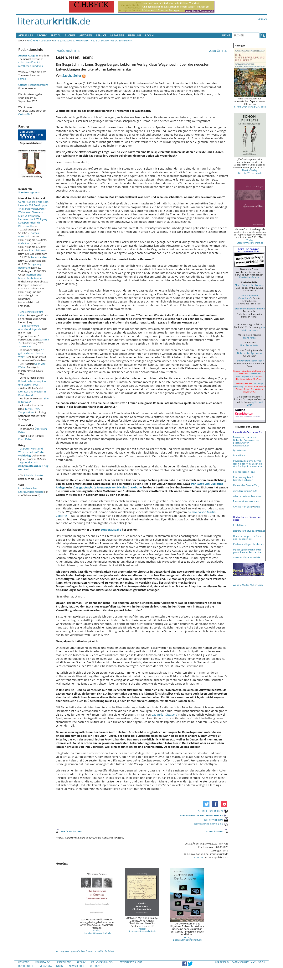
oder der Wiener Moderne (247, 496)
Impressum (222, 962)
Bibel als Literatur (34, 475)
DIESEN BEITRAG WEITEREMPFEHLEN (201, 815)
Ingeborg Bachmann (29, 265)
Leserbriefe (63, 962)
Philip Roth (42, 201)
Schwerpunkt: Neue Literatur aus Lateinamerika (102, 40)
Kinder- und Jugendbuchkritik (248, 544)
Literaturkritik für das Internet (249, 530)
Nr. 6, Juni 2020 (62, 40)
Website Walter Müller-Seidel (248, 584)
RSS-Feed (23, 962)
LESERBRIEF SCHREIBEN (209, 811)
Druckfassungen (102, 962)
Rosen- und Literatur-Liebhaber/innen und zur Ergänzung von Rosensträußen (246, 441)
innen (257, 506)
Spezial (55, 35)
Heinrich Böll (25, 205)
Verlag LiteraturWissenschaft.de (97, 932)
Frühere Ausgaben (39, 40)
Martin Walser (30, 208)
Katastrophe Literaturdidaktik (249, 308)
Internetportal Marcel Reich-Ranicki (30, 276)
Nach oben (257, 962)
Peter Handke (39, 257)
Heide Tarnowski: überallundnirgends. (29, 327)
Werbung (96, 966)
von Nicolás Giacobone (107, 487)
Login (149, 35)
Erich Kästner (240, 525)
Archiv (42, 35)
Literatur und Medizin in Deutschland (32, 393)
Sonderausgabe (111, 529)
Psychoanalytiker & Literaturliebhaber (243, 478)
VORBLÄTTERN (218, 51)
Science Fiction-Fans (244, 471)
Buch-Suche (26, 966)
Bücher (70, 35)
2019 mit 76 (24, 346)
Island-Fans (239, 455)
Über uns (134, 35)
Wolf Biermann (34, 212)
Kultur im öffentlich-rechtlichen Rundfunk (30, 64)
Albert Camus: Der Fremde (249, 285)
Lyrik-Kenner (240, 450)
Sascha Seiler (71, 75)
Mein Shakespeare (28, 215)
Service (101, 35)
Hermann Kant (26, 219)
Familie (22, 79)
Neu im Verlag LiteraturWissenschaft (250, 171)
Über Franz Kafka (249, 345)
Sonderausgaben (28, 192)
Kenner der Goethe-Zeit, (246, 485)
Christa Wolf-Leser (243, 506)
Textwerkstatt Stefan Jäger (249, 360)
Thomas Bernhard (28, 234)
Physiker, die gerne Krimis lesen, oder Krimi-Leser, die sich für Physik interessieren (248, 463)
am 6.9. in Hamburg (253, 328)
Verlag (262, 19)
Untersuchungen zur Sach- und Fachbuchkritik (247, 537)
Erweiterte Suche (131, 962)
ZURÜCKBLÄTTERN (68, 51)
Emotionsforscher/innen (246, 501)
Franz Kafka (25, 439)
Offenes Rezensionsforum (33, 85)
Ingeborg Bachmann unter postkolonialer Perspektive (247, 551)
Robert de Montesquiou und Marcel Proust (32, 382)
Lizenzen (199, 857)
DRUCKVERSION (213, 820)
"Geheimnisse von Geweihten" (248, 297)
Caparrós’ (164, 714)
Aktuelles (25, 35)
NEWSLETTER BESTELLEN (208, 824)
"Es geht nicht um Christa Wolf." (31, 353)
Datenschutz (240, 962)
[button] (206, 804)
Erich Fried (24, 243)
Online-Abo (24, 114)
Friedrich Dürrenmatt (29, 224)
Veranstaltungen (51, 966)
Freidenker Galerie (249, 277)
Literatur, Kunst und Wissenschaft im (31, 452)
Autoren (85, 35)
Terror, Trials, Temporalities (29, 410)
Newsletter (76, 966)
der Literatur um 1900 (245, 490)
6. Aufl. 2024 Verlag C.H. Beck (250, 106)
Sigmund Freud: (33, 466)
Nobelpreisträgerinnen (249, 353)
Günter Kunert (26, 201)
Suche (225, 35)
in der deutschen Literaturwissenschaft (30, 490)
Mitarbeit (117, 35)
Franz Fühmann (38, 250)
